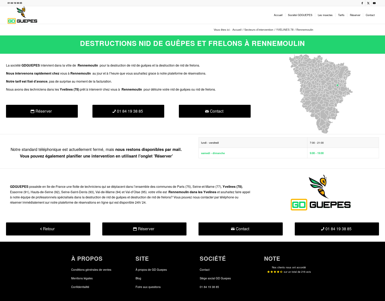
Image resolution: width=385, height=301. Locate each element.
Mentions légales (82, 278)
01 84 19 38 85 (15, 2)
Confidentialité (80, 287)
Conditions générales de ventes (91, 270)
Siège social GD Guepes (215, 278)
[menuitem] (278, 15)
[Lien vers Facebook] (362, 3)
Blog (138, 278)
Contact (205, 270)
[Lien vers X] (368, 3)
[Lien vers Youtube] (374, 3)
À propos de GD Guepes (151, 270)
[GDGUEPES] (22, 15)
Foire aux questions (148, 287)
